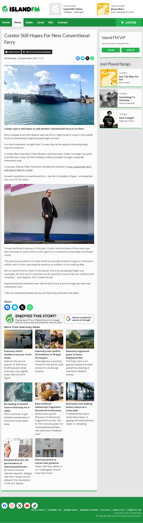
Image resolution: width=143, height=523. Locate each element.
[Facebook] (4, 505)
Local (40, 22)
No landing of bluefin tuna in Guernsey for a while (16, 407)
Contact (63, 22)
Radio (29, 22)
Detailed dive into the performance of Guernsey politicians (16, 463)
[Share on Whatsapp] (92, 58)
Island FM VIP (114, 37)
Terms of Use (134, 510)
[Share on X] (87, 58)
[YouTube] (27, 505)
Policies (105, 510)
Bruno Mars (117, 9)
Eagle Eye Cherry (126, 121)
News (17, 22)
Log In (111, 50)
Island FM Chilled (72, 9)
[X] (19, 505)
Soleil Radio (38, 510)
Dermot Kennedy (127, 103)
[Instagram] (12, 505)
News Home (14, 52)
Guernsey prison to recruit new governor (47, 461)
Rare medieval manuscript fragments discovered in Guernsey (48, 407)
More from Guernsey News (38, 52)
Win (50, 22)
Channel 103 (54, 510)
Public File (118, 510)
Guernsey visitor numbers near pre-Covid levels (17, 354)
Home (6, 22)
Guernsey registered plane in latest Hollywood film (77, 354)
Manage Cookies (89, 510)
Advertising (70, 510)
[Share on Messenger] (83, 58)
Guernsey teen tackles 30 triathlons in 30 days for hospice (48, 354)
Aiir (139, 516)
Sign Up (130, 50)
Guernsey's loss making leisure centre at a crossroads (79, 407)
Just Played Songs (115, 64)
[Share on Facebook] (78, 58)
